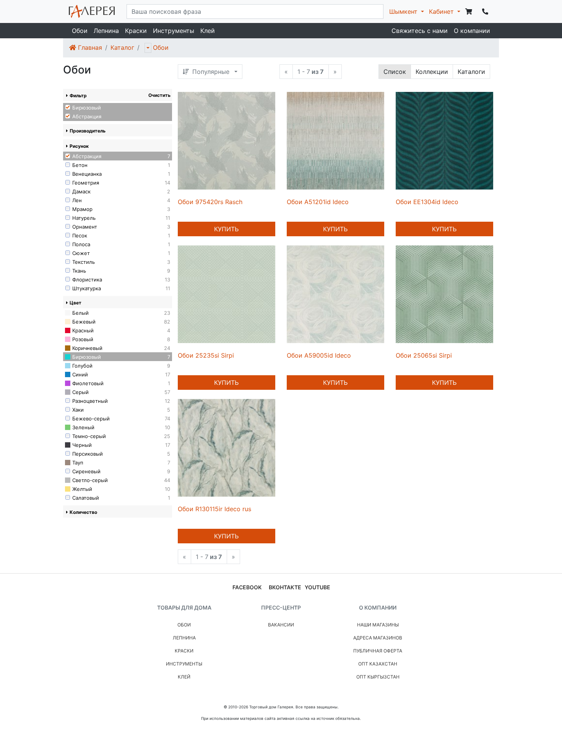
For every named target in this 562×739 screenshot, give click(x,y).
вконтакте (285, 587)
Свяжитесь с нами (419, 30)
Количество (83, 512)
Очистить (159, 95)
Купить (226, 229)
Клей (207, 30)
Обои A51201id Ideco (318, 202)
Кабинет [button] (442, 11)
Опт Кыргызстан (378, 677)
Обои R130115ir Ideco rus (214, 509)
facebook (247, 587)
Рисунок (79, 146)
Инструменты (173, 30)
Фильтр (78, 95)
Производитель (88, 131)
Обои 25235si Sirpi (206, 355)
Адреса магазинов (377, 638)
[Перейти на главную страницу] (92, 11)
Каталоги (471, 71)
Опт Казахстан (377, 664)
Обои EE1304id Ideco (427, 202)
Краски (136, 30)
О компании (472, 30)
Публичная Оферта (377, 651)
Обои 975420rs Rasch (210, 202)
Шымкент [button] (404, 11)
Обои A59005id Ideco (319, 355)
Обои (80, 30)
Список (394, 71)
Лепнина (106, 30)
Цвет (75, 303)
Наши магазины (378, 625)
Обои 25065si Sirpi (424, 355)
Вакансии (281, 625)
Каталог (122, 47)
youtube (317, 587)
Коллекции (432, 71)
